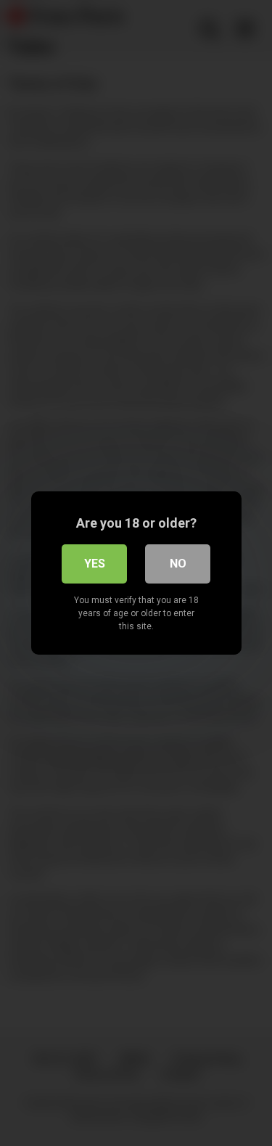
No (178, 563)
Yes (94, 563)
